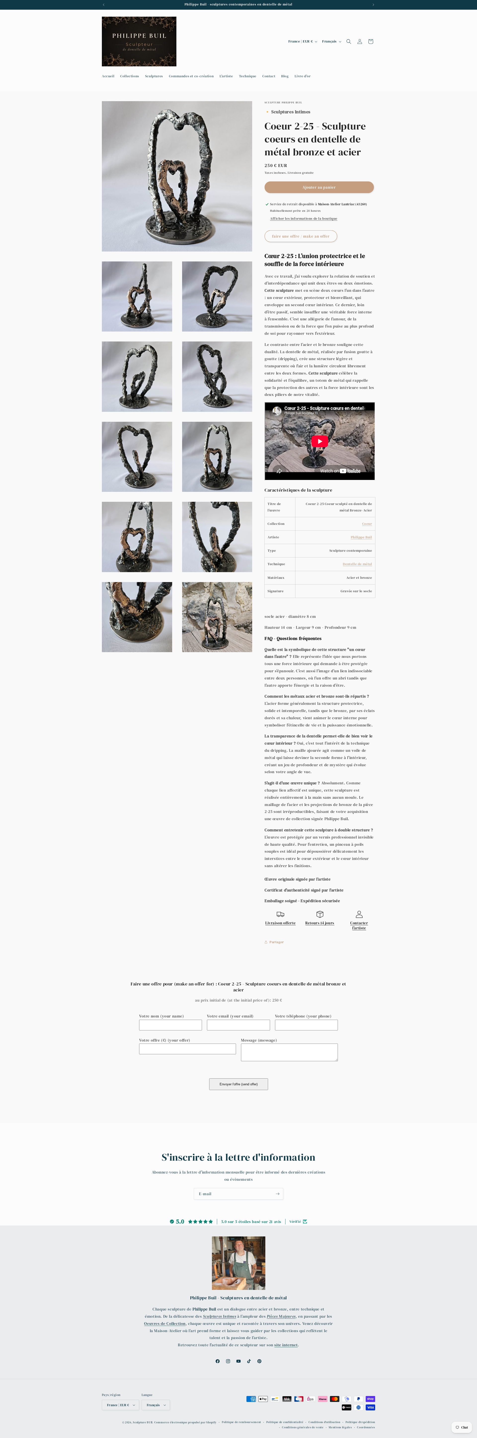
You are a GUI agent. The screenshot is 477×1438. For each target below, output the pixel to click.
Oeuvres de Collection (165, 1323)
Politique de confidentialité (285, 1422)
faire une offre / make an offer (301, 236)
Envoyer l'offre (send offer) (239, 1084)
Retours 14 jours (319, 923)
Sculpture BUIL (143, 1422)
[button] (348, 41)
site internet (286, 1345)
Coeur (367, 523)
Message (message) (259, 1040)
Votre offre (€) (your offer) (164, 1040)
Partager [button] (277, 941)
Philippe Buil (361, 537)
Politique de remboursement (241, 1422)
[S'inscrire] (277, 1194)
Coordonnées (366, 1427)
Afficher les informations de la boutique (303, 218)
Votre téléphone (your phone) (303, 1016)
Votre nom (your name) (161, 1016)
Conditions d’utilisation (324, 1422)
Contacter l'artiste (359, 925)
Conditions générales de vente (302, 1427)
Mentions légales (340, 1427)
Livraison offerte (280, 923)
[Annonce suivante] (373, 4)
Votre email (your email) (230, 1016)
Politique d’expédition (360, 1422)
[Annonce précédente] (103, 4)
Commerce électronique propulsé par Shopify (185, 1422)
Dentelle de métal (357, 563)
